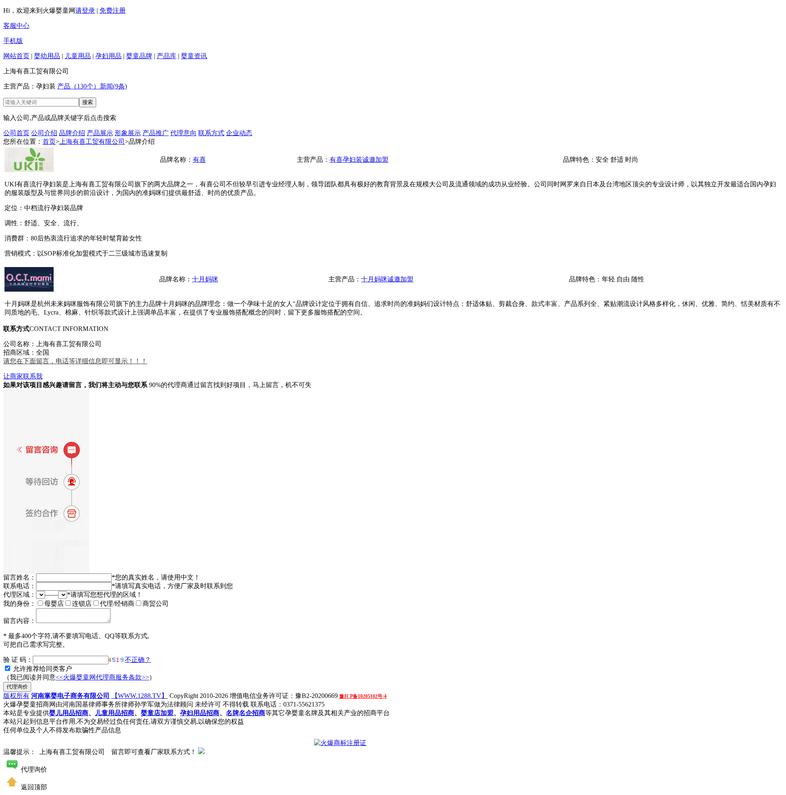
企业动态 (239, 132)
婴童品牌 (139, 55)
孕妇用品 (108, 55)
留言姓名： (19, 577)
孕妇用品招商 (199, 712)
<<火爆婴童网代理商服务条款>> (102, 677)
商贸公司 (155, 603)
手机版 (13, 40)
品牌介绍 (72, 132)
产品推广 (155, 132)
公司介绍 (44, 132)
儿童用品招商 (114, 712)
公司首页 (16, 132)
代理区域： (19, 594)
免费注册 (112, 10)
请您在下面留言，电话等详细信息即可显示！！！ (75, 361)
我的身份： (19, 603)
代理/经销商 (117, 603)
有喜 (199, 159)
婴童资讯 (194, 55)
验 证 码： (18, 659)
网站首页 (16, 55)
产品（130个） (78, 86)
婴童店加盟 (157, 712)
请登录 (85, 10)
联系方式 (211, 132)
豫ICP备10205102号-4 (362, 696)
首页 (49, 141)
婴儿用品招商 (68, 712)
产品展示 (100, 132)
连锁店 (82, 603)
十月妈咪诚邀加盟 (387, 279)
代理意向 (183, 132)
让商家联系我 (23, 376)
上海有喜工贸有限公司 (92, 141)
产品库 (166, 55)
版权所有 (16, 695)
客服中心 (16, 25)
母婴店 (54, 603)
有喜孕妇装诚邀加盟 (359, 159)
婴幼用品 (47, 55)
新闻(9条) (113, 86)
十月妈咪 (205, 279)
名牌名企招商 (245, 712)
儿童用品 (78, 55)
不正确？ (138, 659)
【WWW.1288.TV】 (139, 695)
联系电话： (19, 585)
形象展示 (128, 132)
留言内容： (19, 620)
